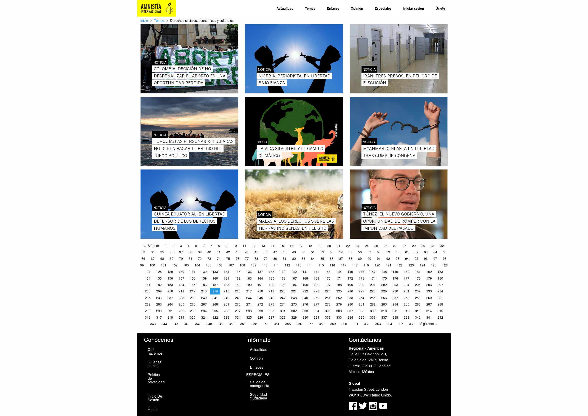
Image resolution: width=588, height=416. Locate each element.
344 (164, 323)
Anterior (153, 245)
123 (411, 265)
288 (440, 304)
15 (282, 245)
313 (418, 310)
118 (355, 265)
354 (277, 323)
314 (429, 310)
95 (416, 258)
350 (232, 323)
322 (215, 317)
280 (350, 304)
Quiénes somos (154, 363)
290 (159, 310)
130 (181, 271)
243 (237, 297)
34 (153, 252)
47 (275, 252)
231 (406, 291)
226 (350, 291)
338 (395, 317)
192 (271, 284)
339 (406, 317)
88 (350, 258)
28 (404, 245)
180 (440, 278)
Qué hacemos (155, 351)
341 (429, 317)
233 (429, 291)
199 (350, 284)
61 (407, 252)
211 (181, 291)
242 (226, 297)
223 (316, 291)
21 (338, 245)
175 (384, 278)
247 (283, 297)
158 (192, 278)
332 (328, 317)
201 (373, 284)
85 (322, 258)
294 (204, 310)
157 (181, 278)
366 (412, 323)
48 (284, 252)
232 (418, 291)
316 (147, 317)
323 (226, 317)
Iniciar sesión (413, 8)
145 (350, 271)
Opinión (357, 8)
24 (367, 245)
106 (220, 265)
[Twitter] (363, 405)
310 (384, 310)
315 (440, 310)
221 (294, 291)
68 (162, 258)
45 (256, 252)
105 (208, 265)
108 (242, 265)
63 (426, 252)
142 (316, 271)
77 (247, 258)
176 (395, 278)
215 (226, 291)
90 (369, 258)
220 (283, 291)
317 (159, 317)
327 (271, 317)
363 (378, 323)
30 (423, 245)
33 (143, 252)
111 (276, 265)
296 (226, 310)
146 (361, 271)
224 (328, 291)
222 (305, 291)
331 (316, 317)
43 (237, 252)
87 (341, 258)
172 (350, 278)
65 (445, 252)
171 (339, 278)
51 (313, 252)
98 (445, 258)
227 (361, 291)
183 (170, 284)
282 (373, 304)
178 (418, 278)
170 (328, 278)
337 (384, 317)
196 (316, 284)
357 (310, 323)
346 (186, 323)
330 (305, 317)
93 (397, 258)
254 (361, 297)
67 (153, 258)
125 (433, 265)
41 (218, 252)
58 (379, 252)
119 (366, 265)
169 (316, 278)
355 (288, 323)
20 (329, 245)
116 (332, 265)
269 (226, 304)
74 (218, 258)
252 (339, 297)
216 (237, 291)
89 (360, 258)
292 (181, 310)
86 (332, 258)
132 (204, 271)
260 (429, 297)
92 (388, 258)
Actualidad (285, 8)
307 (350, 310)
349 (220, 323)
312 (406, 310)
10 (235, 245)
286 (418, 304)
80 (275, 258)
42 (228, 252)
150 (406, 271)
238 (181, 297)
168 (305, 278)
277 (316, 304)
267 (204, 304)
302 (294, 310)
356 (299, 323)
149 (395, 271)
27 (395, 245)
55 (350, 252)
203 (395, 284)
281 (361, 304)
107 (231, 265)
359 (333, 323)
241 (215, 297)
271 (249, 304)
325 (249, 317)
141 (305, 271)
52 (322, 252)
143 (328, 271)
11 (244, 245)
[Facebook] (353, 405)
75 (228, 258)
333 (339, 317)
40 (209, 252)
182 (159, 284)
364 (389, 323)
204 (406, 284)
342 (440, 317)
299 (260, 310)
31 (433, 245)
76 (237, 258)
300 (271, 310)
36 (171, 252)
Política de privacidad (156, 378)
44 (247, 252)
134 (226, 271)
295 (215, 310)
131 (192, 271)
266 (192, 304)
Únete (440, 8)
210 (170, 291)
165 (271, 278)
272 (260, 304)
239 (192, 297)
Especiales (383, 8)
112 (287, 265)
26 (385, 245)
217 (249, 291)
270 (237, 304)
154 (147, 278)
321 (204, 317)
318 (170, 317)
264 (170, 304)
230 (395, 291)
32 (442, 245)
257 (395, 297)
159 (204, 278)
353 (265, 323)
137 (260, 271)
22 (348, 245)
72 (200, 258)
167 (294, 278)
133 (215, 271)
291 (170, 310)
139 (283, 271)
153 (440, 271)
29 (414, 245)
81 (284, 258)
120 (377, 265)
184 (181, 284)
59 (388, 252)
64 (435, 252)
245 (260, 297)
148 (384, 271)
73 (209, 258)
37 (181, 252)
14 (272, 245)
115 (321, 265)
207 (440, 284)
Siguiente (427, 323)
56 (360, 252)
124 (422, 265)
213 (204, 291)
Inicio (144, 20)
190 (249, 284)
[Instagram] (373, 405)
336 (373, 317)
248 (294, 297)
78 (256, 258)
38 (190, 252)
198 (339, 284)
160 (215, 278)
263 (159, 304)
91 (379, 258)
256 (384, 297)
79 (266, 258)
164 (260, 278)
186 (204, 284)
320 (192, 317)
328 (283, 317)
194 (294, 284)
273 (271, 304)
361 (355, 323)
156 (170, 278)
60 (397, 252)
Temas (310, 8)
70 (181, 258)
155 (159, 278)
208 (147, 291)
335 (361, 317)
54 (341, 252)
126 (445, 265)
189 (237, 284)
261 (440, 297)
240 (204, 297)
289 (147, 310)
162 (237, 278)
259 (418, 297)
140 (294, 271)
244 (249, 297)
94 (407, 258)
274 (283, 304)
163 (249, 278)
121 (388, 265)
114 (310, 265)
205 (418, 284)
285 (406, 304)
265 (181, 304)
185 (192, 284)
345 (175, 323)
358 (322, 323)
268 (215, 304)
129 (170, 271)
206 (429, 284)
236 (159, 297)
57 (369, 252)
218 (260, 291)
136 (249, 271)
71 (190, 258)
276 (305, 304)
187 (215, 284)
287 (429, 304)
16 (291, 245)
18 (310, 245)
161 (226, 278)
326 (260, 317)
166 (283, 278)
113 (298, 265)
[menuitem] (285, 8)
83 (303, 258)
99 (142, 265)
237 (170, 297)
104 (197, 265)
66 (143, 258)
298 (249, 310)
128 (159, 271)
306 (339, 310)
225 (339, 291)
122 (400, 265)
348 (209, 323)
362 (367, 323)
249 (305, 297)
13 (263, 245)
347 (198, 323)
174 (373, 278)
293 (192, 310)
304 (316, 310)
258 (406, 297)
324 (237, 317)
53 (332, 252)
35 (162, 252)
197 (328, 284)
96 (426, 258)
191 (260, 284)
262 (147, 304)
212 (192, 291)
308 (361, 310)
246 (271, 297)
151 (418, 271)
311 (395, 310)
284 (395, 304)
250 (316, 297)
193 (283, 284)
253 (350, 297)
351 (243, 323)
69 (171, 258)
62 (416, 252)
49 (294, 252)
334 (350, 317)
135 (237, 271)
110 (265, 265)
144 (339, 271)
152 (429, 271)
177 (406, 278)
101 (163, 265)
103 (186, 265)
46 (266, 252)
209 (159, 291)
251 (328, 297)
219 (271, 291)
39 (200, 252)
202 (384, 284)
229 (384, 291)
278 (328, 304)
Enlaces (333, 8)
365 (400, 323)
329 (294, 317)
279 (339, 304)
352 (254, 323)
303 (305, 310)
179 (429, 278)
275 (294, 304)
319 (181, 317)
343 (153, 323)
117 (343, 265)
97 (435, 258)
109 (253, 265)
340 (418, 317)
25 (376, 245)
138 (271, 271)
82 (294, 258)
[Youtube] (383, 405)
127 (147, 271)
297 (237, 310)
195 (305, 284)
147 (373, 271)
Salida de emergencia (259, 383)
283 (384, 304)
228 (373, 291)
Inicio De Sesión (155, 397)
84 (313, 258)
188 (226, 284)
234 (440, 291)
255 (373, 297)
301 (283, 310)
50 (303, 252)
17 (301, 245)
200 (361, 284)
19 (320, 245)
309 (373, 310)
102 (175, 265)
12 (254, 245)
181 (147, 284)
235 (147, 297)
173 (361, 278)
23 (357, 245)
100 (152, 265)
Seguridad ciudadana (258, 396)
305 (328, 310)
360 (344, 323)
